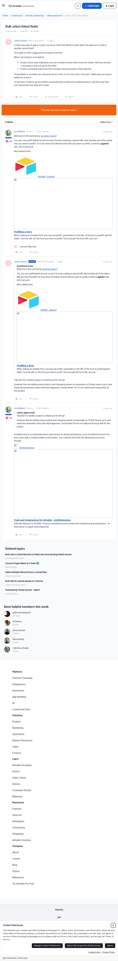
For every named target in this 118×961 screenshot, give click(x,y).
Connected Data (21, 709)
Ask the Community (34, 15)
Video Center (19, 777)
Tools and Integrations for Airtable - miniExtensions (42, 520)
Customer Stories (21, 790)
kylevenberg (18, 639)
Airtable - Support (46, 176)
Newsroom (18, 877)
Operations (18, 734)
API (59, 917)
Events (16, 771)
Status (16, 871)
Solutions (17, 715)
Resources (18, 802)
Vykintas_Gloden (21, 647)
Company (17, 846)
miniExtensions (26, 447)
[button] (3, 6)
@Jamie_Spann (48, 135)
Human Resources (22, 740)
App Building (19, 696)
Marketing (17, 728)
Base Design (11, 567)
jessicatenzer (19, 630)
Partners (17, 808)
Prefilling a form (23, 231)
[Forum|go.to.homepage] (21, 6)
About (15, 852)
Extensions (18, 690)
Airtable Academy (22, 765)
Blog (14, 865)
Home (5, 15)
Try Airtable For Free (23, 883)
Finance (16, 753)
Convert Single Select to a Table (20, 563)
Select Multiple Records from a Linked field (26, 572)
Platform (17, 671)
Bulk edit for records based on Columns (24, 581)
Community (16, 15)
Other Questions (55, 15)
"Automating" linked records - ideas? (22, 589)
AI (13, 703)
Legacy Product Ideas (15, 584)
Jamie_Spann (20, 40)
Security (59, 909)
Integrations (19, 684)
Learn (15, 759)
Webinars (17, 796)
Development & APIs (15, 558)
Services (17, 815)
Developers (18, 821)
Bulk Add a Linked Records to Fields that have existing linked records (38, 554)
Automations (11, 593)
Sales (15, 746)
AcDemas (17, 621)
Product (16, 721)
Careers (16, 858)
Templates (18, 833)
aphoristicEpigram (22, 612)
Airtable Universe (21, 840)
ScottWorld (19, 131)
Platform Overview (22, 678)
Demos (16, 784)
